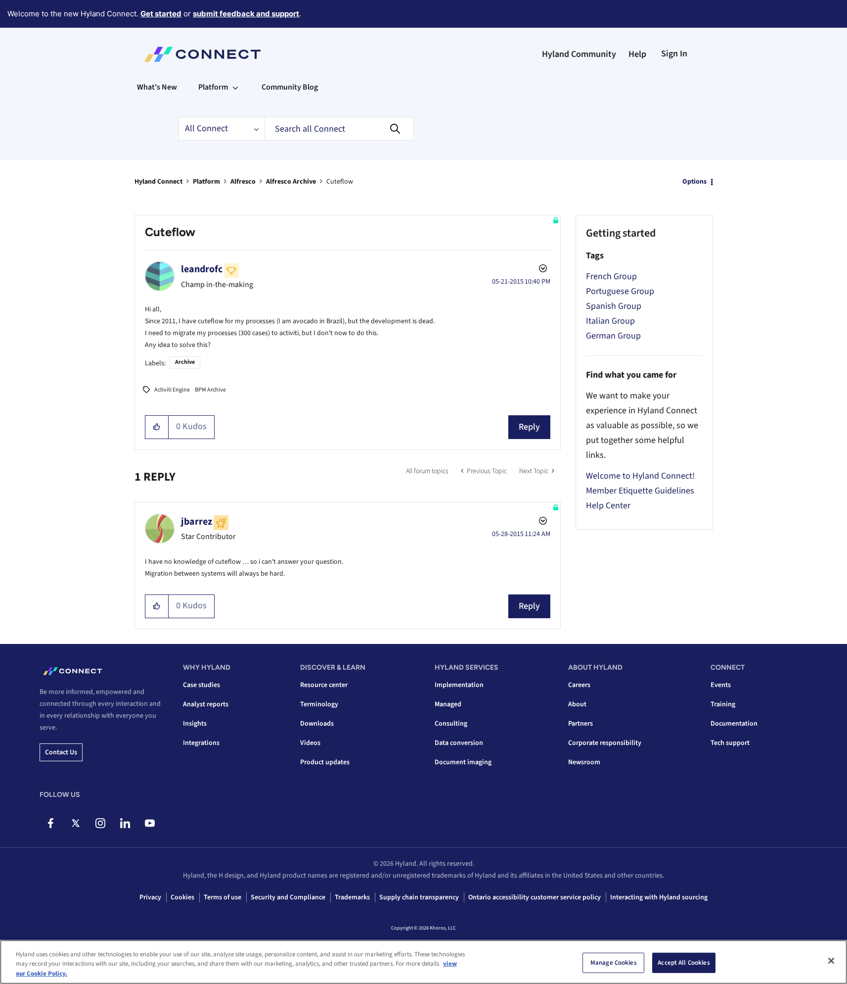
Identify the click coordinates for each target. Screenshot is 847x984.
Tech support (730, 743)
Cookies (182, 897)
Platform (206, 182)
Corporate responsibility (604, 743)
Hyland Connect (158, 182)
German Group (613, 336)
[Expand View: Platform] (235, 87)
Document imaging (463, 762)
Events (721, 685)
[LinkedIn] (125, 823)
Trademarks (352, 897)
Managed (448, 704)
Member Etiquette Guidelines (640, 491)
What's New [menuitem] (157, 87)
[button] (157, 427)
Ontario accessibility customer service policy (534, 897)
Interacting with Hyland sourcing (659, 897)
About (577, 704)
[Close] (831, 961)
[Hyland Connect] (202, 54)
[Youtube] (149, 823)
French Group (611, 276)
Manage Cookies (613, 962)
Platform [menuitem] (213, 87)
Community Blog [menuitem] (290, 87)
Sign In (674, 54)
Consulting (451, 724)
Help (637, 54)
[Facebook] (51, 823)
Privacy (150, 897)
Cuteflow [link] (339, 182)
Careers (579, 685)
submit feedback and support (246, 13)
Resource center (324, 685)
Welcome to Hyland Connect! (640, 476)
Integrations (201, 743)
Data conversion (459, 743)
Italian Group (610, 321)
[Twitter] (75, 823)
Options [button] (694, 182)
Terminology (319, 704)
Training (723, 704)
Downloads (317, 724)
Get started (160, 13)
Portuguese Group (620, 291)
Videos (310, 743)
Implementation (459, 685)
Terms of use (222, 897)
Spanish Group (613, 306)
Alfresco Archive (291, 182)
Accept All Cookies (684, 962)
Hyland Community (579, 54)
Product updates (325, 762)
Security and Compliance (288, 897)
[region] (423, 962)
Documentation (734, 724)
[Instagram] (100, 823)
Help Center (608, 505)
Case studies (201, 685)
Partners (580, 724)
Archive (185, 362)
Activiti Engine (172, 390)
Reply (529, 427)
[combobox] (339, 129)
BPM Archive (210, 390)
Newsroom (584, 762)
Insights (195, 724)
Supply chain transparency (419, 897)
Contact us (61, 752)
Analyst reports (205, 704)
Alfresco (243, 182)
